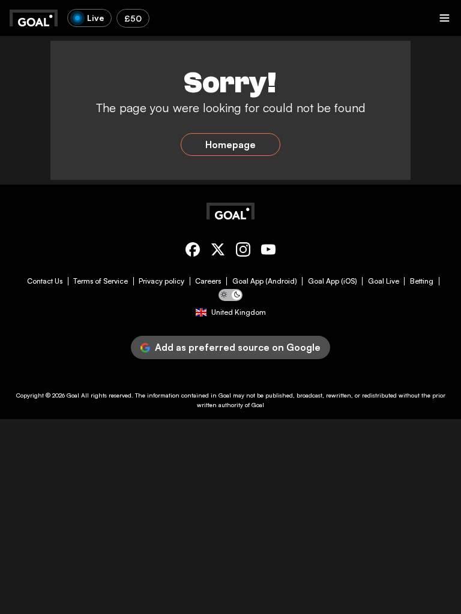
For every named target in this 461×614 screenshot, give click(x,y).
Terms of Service (100, 281)
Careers (208, 281)
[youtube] (268, 251)
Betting (421, 281)
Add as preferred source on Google (238, 347)
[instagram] (243, 251)
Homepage (230, 145)
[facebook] (192, 251)
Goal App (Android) (264, 281)
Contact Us (44, 281)
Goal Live (383, 281)
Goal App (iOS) (332, 281)
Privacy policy (161, 281)
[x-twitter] (217, 251)
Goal (73, 395)
